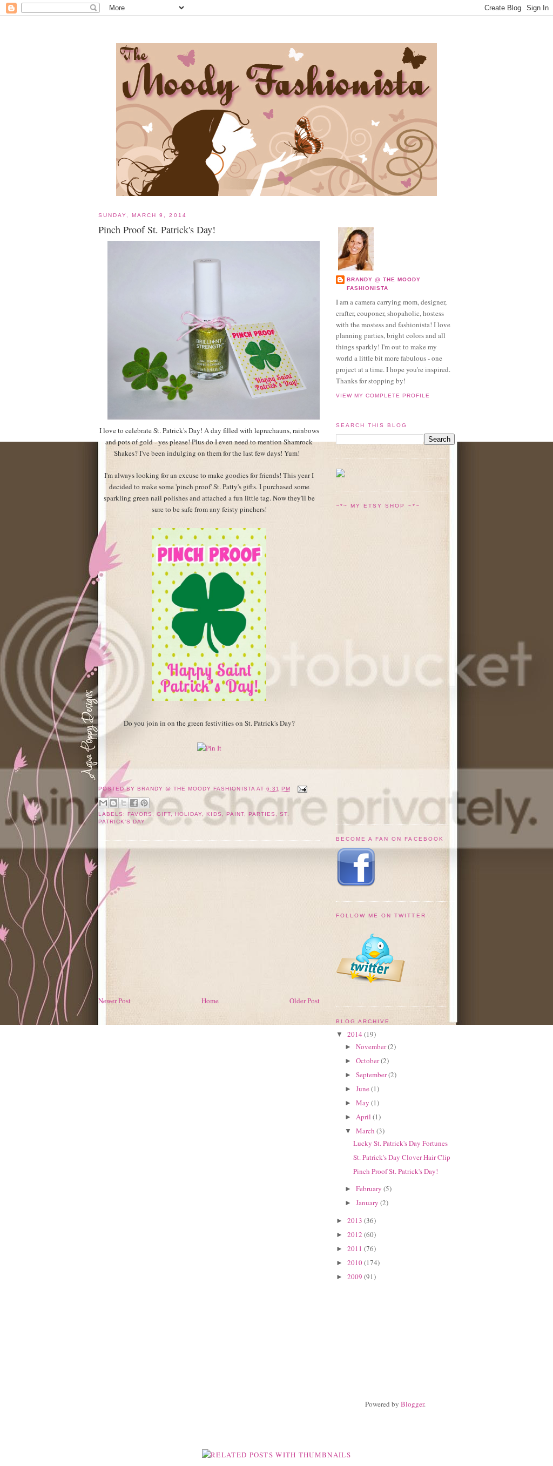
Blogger (412, 1404)
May (363, 1102)
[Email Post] (301, 789)
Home (210, 1000)
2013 (355, 1220)
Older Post (304, 1000)
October (368, 1060)
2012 (355, 1234)
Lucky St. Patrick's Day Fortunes (400, 1143)
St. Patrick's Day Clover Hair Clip (401, 1157)
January (368, 1202)
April (364, 1117)
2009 (355, 1276)
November (372, 1046)
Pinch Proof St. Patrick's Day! (395, 1171)
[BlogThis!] (113, 803)
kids (213, 814)
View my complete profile (383, 395)
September (372, 1074)
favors (139, 814)
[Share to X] (123, 803)
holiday (188, 814)
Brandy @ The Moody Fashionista (384, 283)
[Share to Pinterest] (144, 803)
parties (261, 814)
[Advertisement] (179, 919)
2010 (355, 1262)
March (366, 1131)
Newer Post (114, 1000)
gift (164, 814)
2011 (355, 1248)
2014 (355, 1034)
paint (235, 814)
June (363, 1088)
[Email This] (103, 803)
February (369, 1188)
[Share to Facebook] (134, 803)
